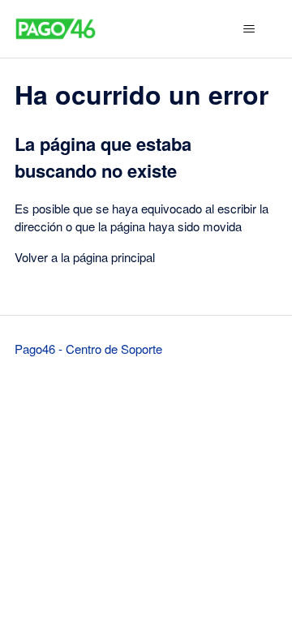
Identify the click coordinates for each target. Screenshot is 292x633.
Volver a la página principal (85, 256)
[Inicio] (56, 29)
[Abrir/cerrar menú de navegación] (248, 29)
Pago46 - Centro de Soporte (88, 348)
